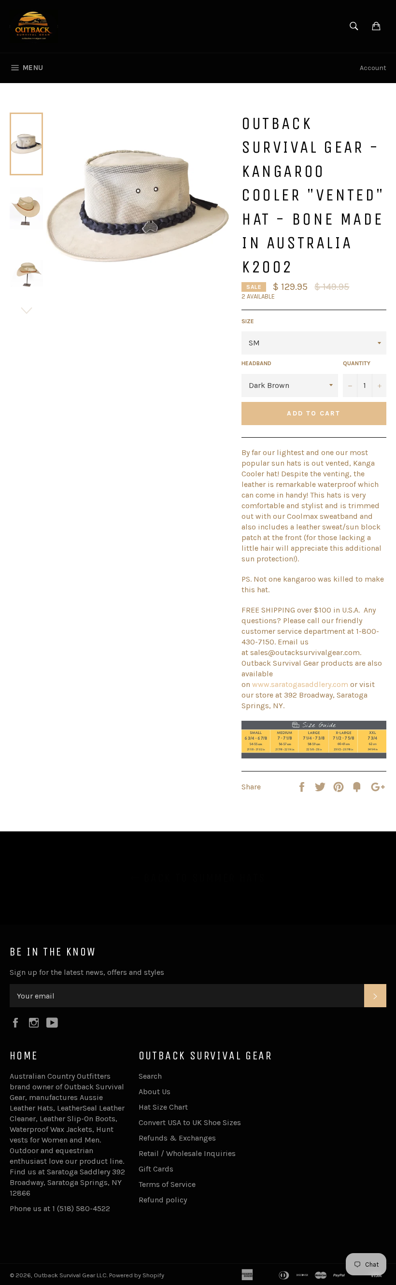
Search (150, 1076)
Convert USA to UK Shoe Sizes (190, 1122)
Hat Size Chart (163, 1107)
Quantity (356, 363)
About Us (154, 1091)
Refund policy (163, 1199)
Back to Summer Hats (203, 878)
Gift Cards (156, 1168)
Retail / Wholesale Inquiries (187, 1153)
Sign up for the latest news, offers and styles (87, 972)
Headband (256, 363)
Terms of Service (167, 1184)
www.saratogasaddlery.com (300, 684)
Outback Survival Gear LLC (70, 1275)
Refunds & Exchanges (177, 1137)
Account (373, 68)
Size (247, 321)
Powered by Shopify (136, 1275)
